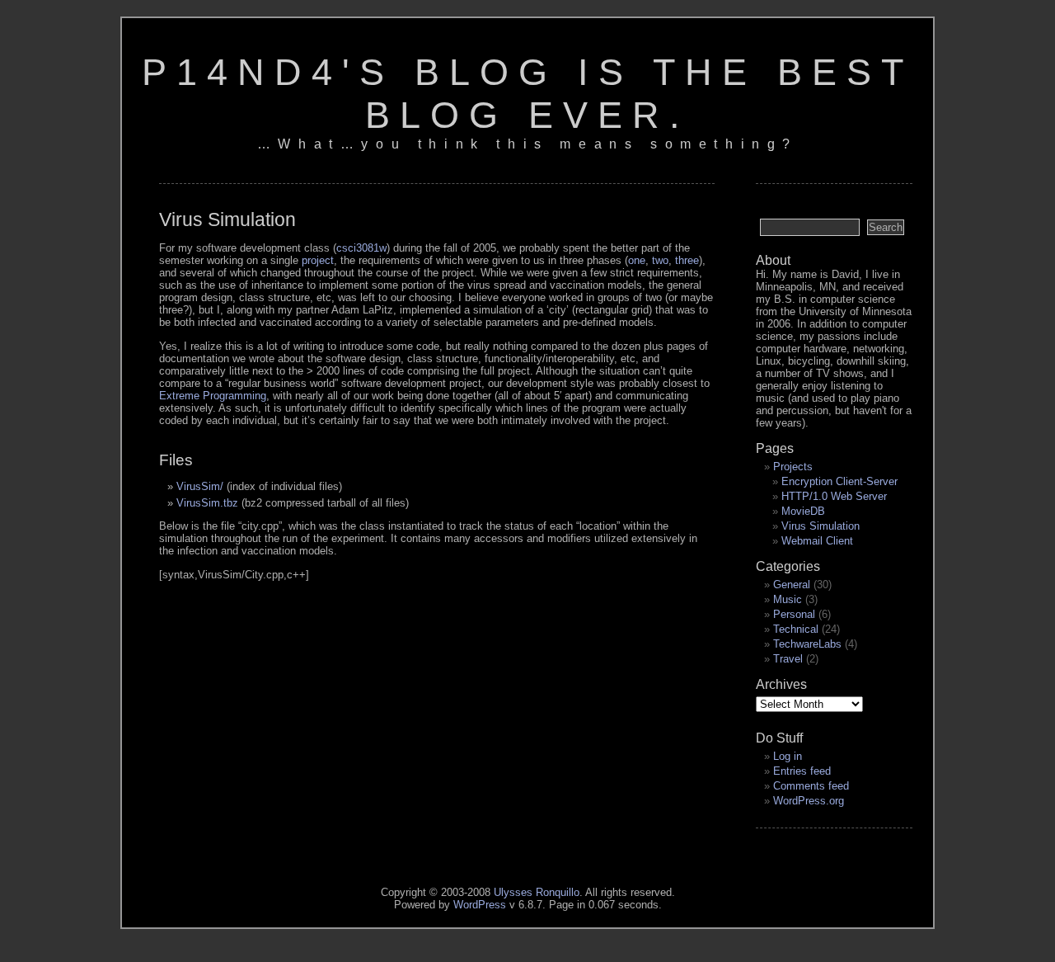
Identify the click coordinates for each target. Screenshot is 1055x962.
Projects (793, 466)
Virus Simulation (820, 526)
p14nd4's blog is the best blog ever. (527, 93)
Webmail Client (817, 541)
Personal (794, 614)
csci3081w (361, 248)
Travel (788, 659)
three (687, 260)
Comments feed (811, 786)
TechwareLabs (807, 644)
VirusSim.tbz (207, 503)
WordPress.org (808, 801)
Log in (787, 756)
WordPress (479, 904)
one (636, 260)
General (791, 584)
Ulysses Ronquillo (536, 892)
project (318, 260)
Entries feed (802, 771)
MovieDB (803, 511)
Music (787, 599)
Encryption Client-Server (839, 481)
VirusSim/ (199, 486)
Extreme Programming (212, 395)
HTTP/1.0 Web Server (834, 496)
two (660, 260)
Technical (795, 629)
